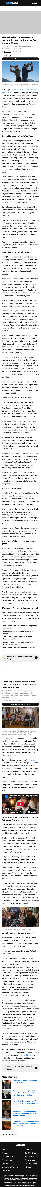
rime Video (31, 760)
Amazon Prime (12, 1134)
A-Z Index (28, 1167)
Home (4, 666)
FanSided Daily (7, 1156)
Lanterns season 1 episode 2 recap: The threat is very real (18, 643)
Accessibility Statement (10, 1167)
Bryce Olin (7, 52)
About (4, 1149)
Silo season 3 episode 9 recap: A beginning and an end (20, 627)
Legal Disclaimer (31, 1163)
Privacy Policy (7, 1160)
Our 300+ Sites (30, 1153)
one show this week (25, 1055)
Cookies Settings (8, 1170)
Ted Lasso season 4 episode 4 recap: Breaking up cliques (17, 638)
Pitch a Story (29, 1156)
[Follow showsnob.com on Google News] (36, 657)
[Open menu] (3, 3)
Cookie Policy (7, 1163)
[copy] (13, 55)
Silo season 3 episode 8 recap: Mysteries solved (19, 649)
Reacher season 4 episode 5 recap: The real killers (20, 632)
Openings (28, 1149)
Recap (9, 666)
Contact (5, 1153)
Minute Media (11, 1175)
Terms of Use (30, 1160)
